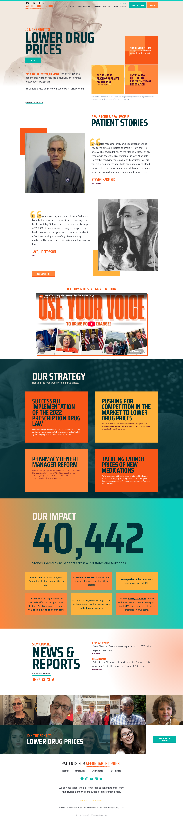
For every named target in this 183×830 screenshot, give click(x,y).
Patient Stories (101, 6)
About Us (68, 6)
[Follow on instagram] (39, 679)
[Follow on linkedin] (48, 679)
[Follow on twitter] (53, 679)
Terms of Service (98, 800)
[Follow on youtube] (44, 679)
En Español (123, 3)
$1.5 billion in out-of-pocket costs (46, 609)
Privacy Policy (84, 800)
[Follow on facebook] (34, 679)
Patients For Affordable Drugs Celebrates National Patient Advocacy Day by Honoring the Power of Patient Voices (122, 664)
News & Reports (120, 6)
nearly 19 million (137, 598)
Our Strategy (83, 6)
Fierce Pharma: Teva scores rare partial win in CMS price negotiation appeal (121, 648)
